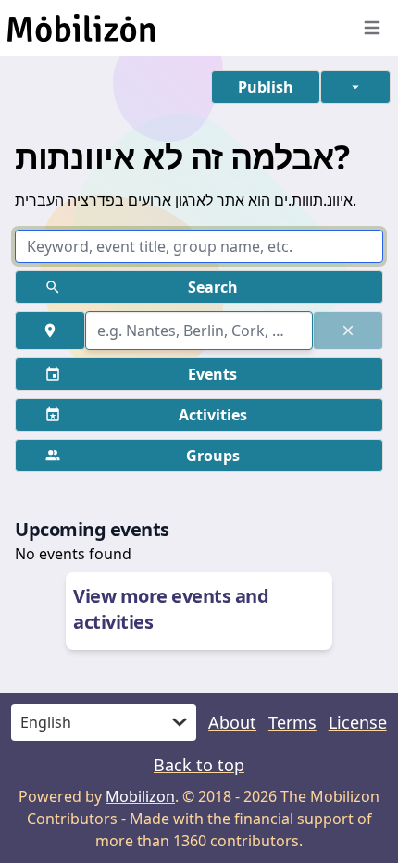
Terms (292, 722)
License (358, 722)
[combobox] (199, 330)
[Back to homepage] (171, 28)
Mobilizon (140, 796)
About (232, 722)
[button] (265, 87)
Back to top (199, 765)
